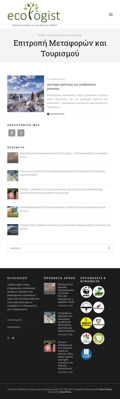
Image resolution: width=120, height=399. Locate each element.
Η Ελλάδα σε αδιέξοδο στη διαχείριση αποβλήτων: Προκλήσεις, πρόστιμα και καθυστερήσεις (66, 322)
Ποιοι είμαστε (14, 320)
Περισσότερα (56, 113)
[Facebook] (8, 338)
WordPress (65, 391)
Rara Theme (106, 389)
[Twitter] (13, 338)
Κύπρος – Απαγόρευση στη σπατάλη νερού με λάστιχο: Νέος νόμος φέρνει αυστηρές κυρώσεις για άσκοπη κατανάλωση (65, 355)
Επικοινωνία (13, 327)
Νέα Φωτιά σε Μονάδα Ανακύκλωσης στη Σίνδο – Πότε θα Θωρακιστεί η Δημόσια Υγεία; (66, 293)
